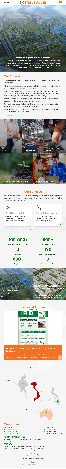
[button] (1, 38)
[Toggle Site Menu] (60, 3)
